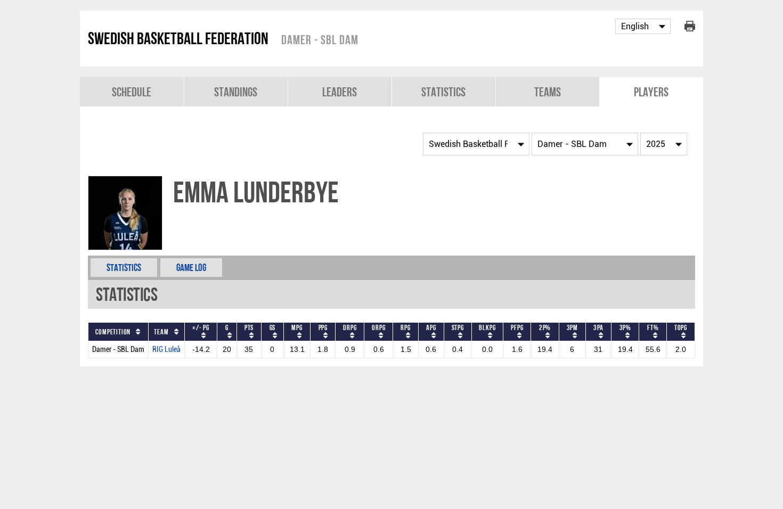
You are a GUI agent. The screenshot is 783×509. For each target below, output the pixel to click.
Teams (547, 92)
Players (651, 92)
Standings (235, 92)
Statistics (443, 92)
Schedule (131, 92)
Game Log (191, 267)
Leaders (339, 92)
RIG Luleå (166, 349)
